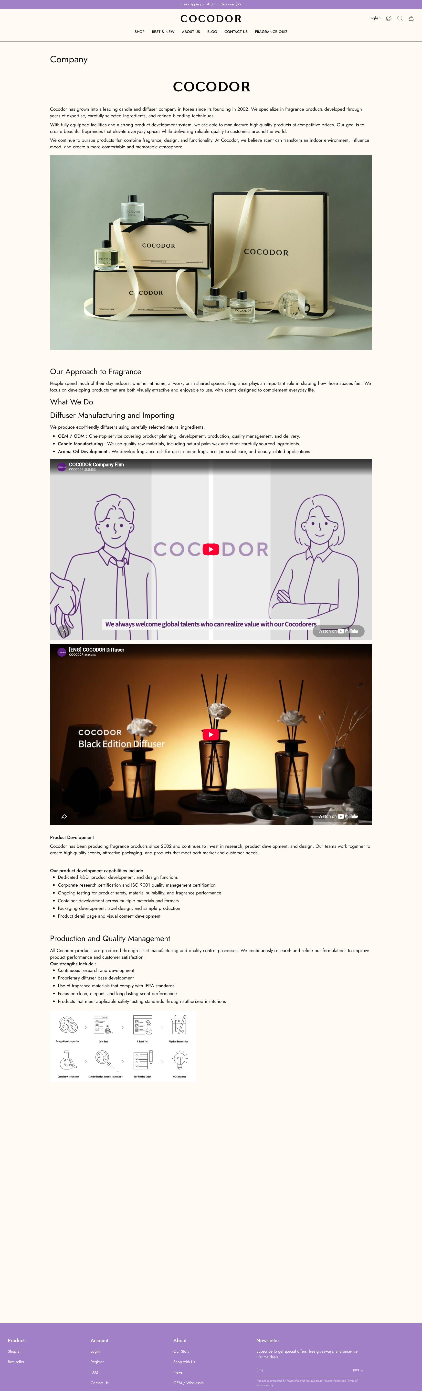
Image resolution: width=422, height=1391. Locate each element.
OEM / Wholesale (188, 1383)
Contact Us (99, 1383)
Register (97, 1362)
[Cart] (411, 18)
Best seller (16, 1362)
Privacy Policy (332, 1381)
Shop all (14, 1351)
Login (95, 1351)
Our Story (181, 1351)
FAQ (94, 1372)
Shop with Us (184, 1362)
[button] (139, 32)
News (177, 1372)
